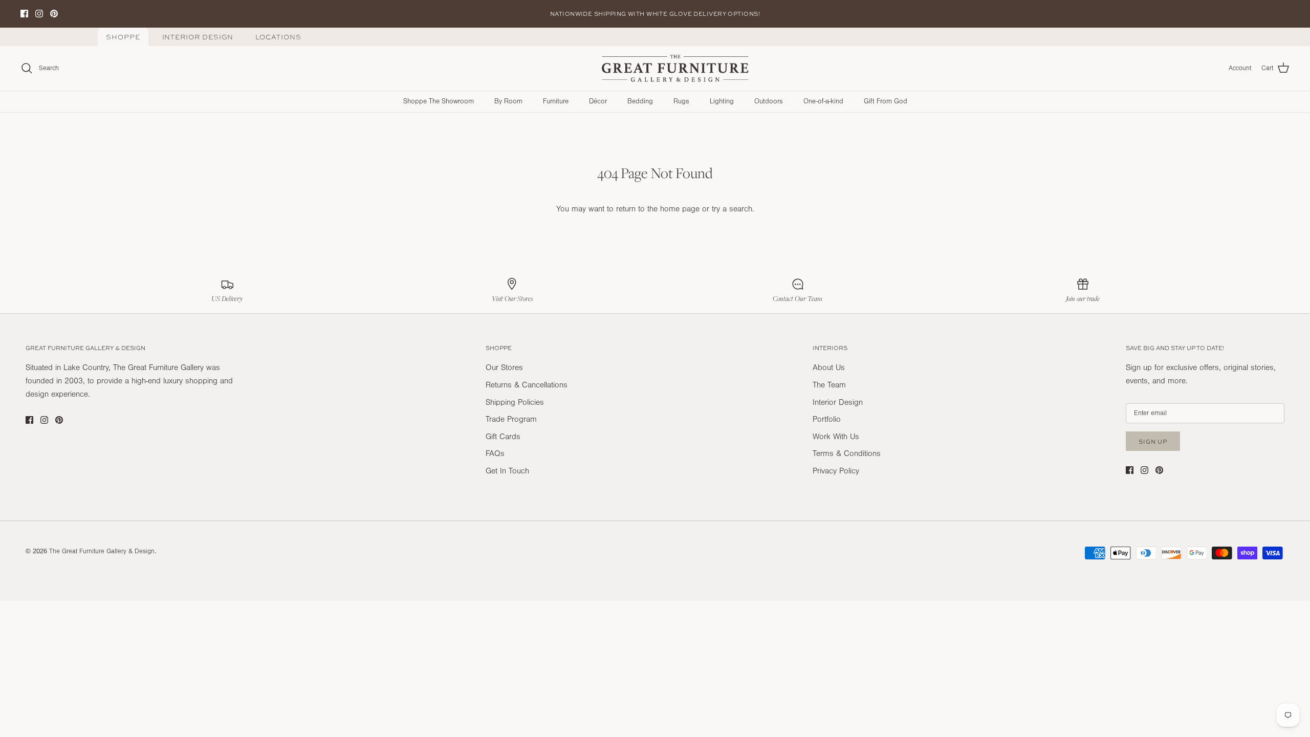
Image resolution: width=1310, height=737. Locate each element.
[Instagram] (39, 13)
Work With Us (836, 436)
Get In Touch (507, 470)
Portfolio (827, 419)
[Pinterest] (54, 13)
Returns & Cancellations (526, 384)
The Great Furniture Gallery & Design (102, 551)
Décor (598, 101)
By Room (508, 101)
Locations (278, 37)
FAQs (495, 453)
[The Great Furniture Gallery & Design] (675, 68)
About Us (829, 367)
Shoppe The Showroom (438, 101)
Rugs (681, 101)
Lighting (722, 101)
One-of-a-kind (823, 101)
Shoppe (123, 37)
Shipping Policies (515, 402)
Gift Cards (503, 436)
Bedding (640, 101)
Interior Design (198, 37)
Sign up (1153, 441)
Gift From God (885, 101)
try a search (732, 208)
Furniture (556, 101)
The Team (829, 384)
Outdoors (768, 101)
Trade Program (511, 419)
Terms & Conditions (847, 453)
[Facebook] (24, 13)
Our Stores (504, 367)
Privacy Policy (836, 470)
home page (680, 208)
